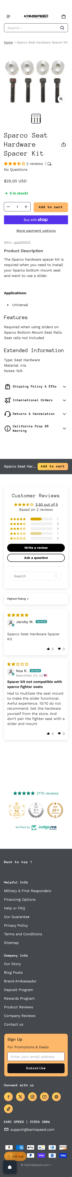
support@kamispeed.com (32, 1129)
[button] (36, 27)
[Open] (10, 1167)
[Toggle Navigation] (8, 16)
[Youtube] (44, 1096)
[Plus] (26, 206)
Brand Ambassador (20, 981)
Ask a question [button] (36, 558)
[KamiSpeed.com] (36, 16)
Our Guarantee (16, 917)
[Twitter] (20, 1096)
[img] (17, 615)
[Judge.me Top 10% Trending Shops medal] (55, 810)
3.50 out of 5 (46, 504)
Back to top (16, 862)
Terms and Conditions (23, 934)
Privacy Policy (16, 925)
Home (8, 42)
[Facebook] (8, 1096)
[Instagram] (32, 1096)
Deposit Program (18, 990)
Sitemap (11, 943)
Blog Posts (13, 972)
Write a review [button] (36, 548)
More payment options (36, 230)
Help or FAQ (14, 908)
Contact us (13, 1024)
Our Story (12, 964)
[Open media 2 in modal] (36, 82)
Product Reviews (18, 1007)
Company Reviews (19, 1016)
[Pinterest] (56, 1096)
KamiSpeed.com (36, 1165)
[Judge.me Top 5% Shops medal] (36, 810)
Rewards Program (19, 998)
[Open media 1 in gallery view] (36, 118)
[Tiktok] (8, 1108)
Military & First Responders (27, 891)
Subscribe (36, 1068)
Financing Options (20, 899)
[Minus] (8, 206)
